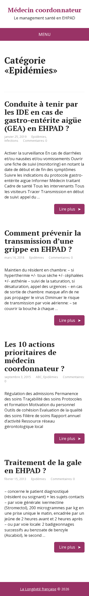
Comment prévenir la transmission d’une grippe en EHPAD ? (42, 241)
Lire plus (67, 209)
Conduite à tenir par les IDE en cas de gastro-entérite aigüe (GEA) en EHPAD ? (42, 116)
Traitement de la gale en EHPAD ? (43, 466)
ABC (39, 377)
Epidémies (38, 137)
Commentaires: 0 (35, 141)
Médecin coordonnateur (44, 10)
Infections (11, 141)
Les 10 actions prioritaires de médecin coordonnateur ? (34, 356)
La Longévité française (38, 589)
